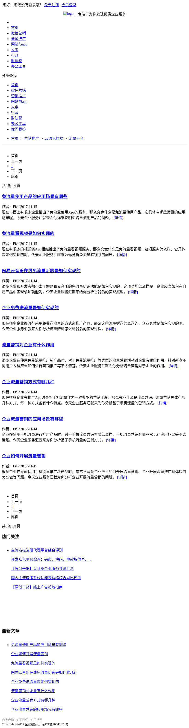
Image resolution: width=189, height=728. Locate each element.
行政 (14, 55)
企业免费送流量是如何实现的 (30, 307)
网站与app (19, 44)
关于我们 (22, 720)
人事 (14, 50)
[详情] (118, 218)
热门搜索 (36, 720)
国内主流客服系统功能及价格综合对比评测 (46, 578)
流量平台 (76, 138)
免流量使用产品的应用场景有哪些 (35, 196)
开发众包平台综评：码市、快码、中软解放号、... (51, 559)
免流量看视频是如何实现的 (28, 233)
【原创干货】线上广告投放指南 (37, 587)
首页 (14, 28)
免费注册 (51, 5)
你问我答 (18, 129)
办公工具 (18, 66)
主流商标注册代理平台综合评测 (37, 550)
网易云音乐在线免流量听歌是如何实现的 (41, 270)
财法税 (16, 61)
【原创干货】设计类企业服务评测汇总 (42, 569)
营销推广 (18, 39)
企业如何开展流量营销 (24, 456)
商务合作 (8, 720)
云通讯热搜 (54, 138)
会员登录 (69, 5)
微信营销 (18, 33)
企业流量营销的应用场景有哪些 (32, 419)
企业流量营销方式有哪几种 (28, 381)
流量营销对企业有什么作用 (28, 344)
